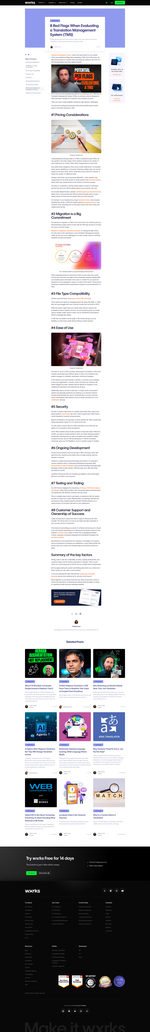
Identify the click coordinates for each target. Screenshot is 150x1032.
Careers (27, 913)
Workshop (28, 954)
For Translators (56, 907)
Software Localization (58, 950)
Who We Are (28, 907)
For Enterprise (56, 910)
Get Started (117, 74)
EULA (26, 937)
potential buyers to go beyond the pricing (88, 192)
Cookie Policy (29, 934)
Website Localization (85, 910)
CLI (80, 954)
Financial (108, 907)
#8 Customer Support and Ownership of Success (33, 88)
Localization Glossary (85, 917)
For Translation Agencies (59, 917)
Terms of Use (29, 924)
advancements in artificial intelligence (63, 465)
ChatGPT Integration (58, 924)
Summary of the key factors (33, 93)
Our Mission (28, 910)
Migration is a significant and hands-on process (65, 231)
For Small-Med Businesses (60, 920)
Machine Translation (31, 981)
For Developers (56, 913)
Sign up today (59, 601)
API (80, 950)
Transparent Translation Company (59, 962)
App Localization (84, 913)
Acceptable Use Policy (31, 931)
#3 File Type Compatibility (33, 70)
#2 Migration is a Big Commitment (31, 66)
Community (28, 960)
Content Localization (85, 907)
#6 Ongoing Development (33, 81)
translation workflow (57, 537)
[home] (30, 2)
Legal (107, 913)
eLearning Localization (85, 920)
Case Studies (29, 964)
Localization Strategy (58, 954)
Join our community (117, 99)
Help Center (28, 957)
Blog (26, 950)
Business (108, 927)
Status (80, 957)
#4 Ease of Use (30, 74)
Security (27, 967)
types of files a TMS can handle (81, 298)
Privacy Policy (29, 920)
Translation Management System (61, 55)
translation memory (95, 180)
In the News (28, 917)
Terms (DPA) (28, 927)
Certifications (66, 414)
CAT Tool (27, 978)
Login (111, 2)
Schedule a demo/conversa (53, 873)
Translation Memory (31, 971)
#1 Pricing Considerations (32, 62)
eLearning (109, 931)
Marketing (109, 910)
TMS (26, 984)
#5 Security (29, 77)
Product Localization (85, 924)
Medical (108, 917)
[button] (42, 2)
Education (108, 924)
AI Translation (29, 974)
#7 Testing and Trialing (32, 84)
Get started (120, 2)
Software (108, 920)
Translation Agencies (58, 966)
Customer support (63, 532)
